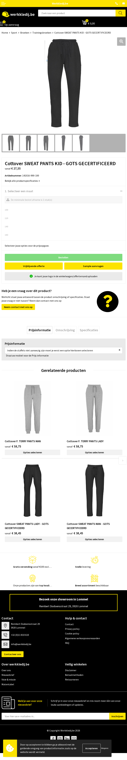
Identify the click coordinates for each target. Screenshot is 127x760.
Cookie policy (72, 633)
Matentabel (8, 684)
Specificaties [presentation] (89, 330)
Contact (69, 624)
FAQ (67, 642)
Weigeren (104, 748)
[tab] (39, 330)
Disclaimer (70, 670)
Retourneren (72, 679)
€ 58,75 (13, 446)
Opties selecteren (32, 452)
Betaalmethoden (74, 674)
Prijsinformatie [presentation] (40, 330)
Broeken (24, 32)
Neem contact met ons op (18, 307)
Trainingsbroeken (41, 32)
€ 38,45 (13, 533)
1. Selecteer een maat (19, 191)
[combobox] (77, 13)
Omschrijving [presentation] (65, 330)
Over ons (6, 670)
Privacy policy (72, 628)
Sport (14, 32)
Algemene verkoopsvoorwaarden (82, 638)
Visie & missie (9, 679)
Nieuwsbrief (8, 674)
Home (5, 32)
